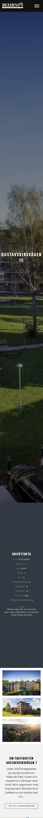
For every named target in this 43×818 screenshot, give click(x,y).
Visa (26, 595)
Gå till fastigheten (21, 806)
